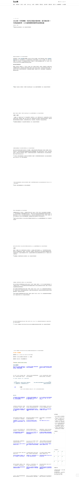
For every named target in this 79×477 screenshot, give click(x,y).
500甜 (25, 4)
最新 (14, 4)
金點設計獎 (19, 378)
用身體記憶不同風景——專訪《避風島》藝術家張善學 (59, 470)
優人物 (54, 4)
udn (13, 18)
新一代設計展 (15, 378)
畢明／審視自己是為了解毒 (58, 474)
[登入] (63, 1)
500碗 (33, 4)
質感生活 (41, 4)
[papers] (62, 1)
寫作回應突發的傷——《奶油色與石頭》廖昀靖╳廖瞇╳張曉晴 (59, 473)
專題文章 (50, 4)
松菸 (22, 378)
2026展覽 (64, 4)
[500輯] (15, 1)
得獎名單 (17, 4)
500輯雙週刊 (59, 4)
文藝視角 (37, 4)
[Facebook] (59, 1)
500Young (29, 4)
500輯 (15, 18)
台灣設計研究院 (26, 378)
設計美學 (45, 4)
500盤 (21, 4)
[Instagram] (60, 1)
